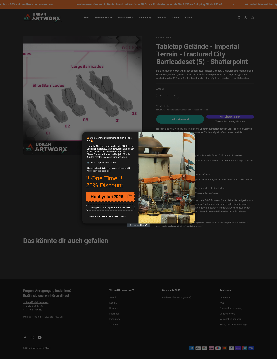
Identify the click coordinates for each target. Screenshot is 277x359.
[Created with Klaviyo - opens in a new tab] (138, 225)
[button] (110, 197)
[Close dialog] (191, 135)
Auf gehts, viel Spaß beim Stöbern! (110, 208)
